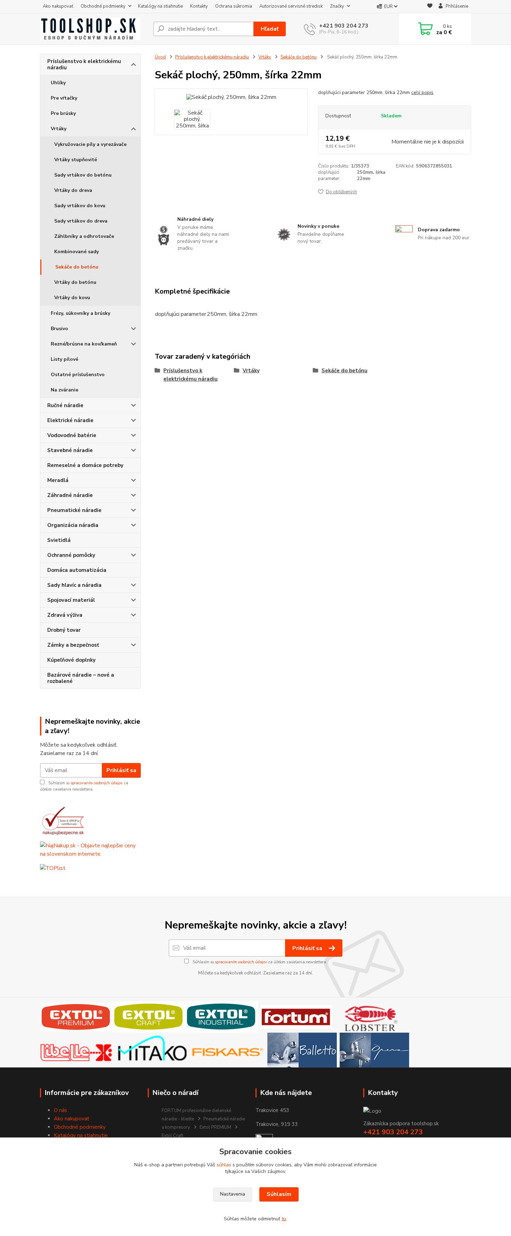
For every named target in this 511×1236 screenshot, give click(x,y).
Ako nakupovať (58, 6)
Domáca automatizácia (76, 570)
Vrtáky (58, 128)
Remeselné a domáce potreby (85, 465)
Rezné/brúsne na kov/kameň (84, 344)
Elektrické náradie (70, 420)
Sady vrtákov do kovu (79, 205)
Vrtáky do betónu (75, 282)
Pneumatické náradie (74, 510)
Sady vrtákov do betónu (83, 175)
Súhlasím (279, 1194)
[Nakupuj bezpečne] (63, 820)
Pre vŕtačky (64, 98)
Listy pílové (64, 359)
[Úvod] (94, 29)
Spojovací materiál (71, 600)
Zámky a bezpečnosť (73, 645)
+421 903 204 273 (343, 26)
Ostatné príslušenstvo (78, 374)
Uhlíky (58, 82)
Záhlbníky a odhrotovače (84, 236)
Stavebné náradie (70, 450)
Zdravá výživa (64, 615)
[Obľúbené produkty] (429, 6)
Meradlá (57, 480)
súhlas (224, 1164)
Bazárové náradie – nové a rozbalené (80, 678)
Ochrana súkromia (233, 6)
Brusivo (59, 328)
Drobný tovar (64, 630)
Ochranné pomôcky (71, 555)
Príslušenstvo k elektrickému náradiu (84, 64)
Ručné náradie (65, 405)
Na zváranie (64, 390)
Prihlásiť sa (121, 770)
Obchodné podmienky (103, 6)
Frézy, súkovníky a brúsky (80, 313)
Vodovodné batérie (71, 435)
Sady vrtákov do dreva (80, 221)
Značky (337, 6)
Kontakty (199, 6)
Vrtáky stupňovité (75, 159)
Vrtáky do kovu (72, 297)
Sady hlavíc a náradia (74, 585)
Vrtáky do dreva (73, 190)
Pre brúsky (63, 113)
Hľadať (269, 29)
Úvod (160, 57)
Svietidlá (59, 540)
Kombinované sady (76, 251)
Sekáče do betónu (76, 267)
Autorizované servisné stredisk (291, 6)
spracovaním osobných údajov (97, 783)
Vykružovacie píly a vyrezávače (90, 144)
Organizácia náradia (72, 525)
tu (284, 1218)
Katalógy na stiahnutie (160, 6)
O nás (60, 1110)
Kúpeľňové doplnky (71, 659)
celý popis (422, 92)
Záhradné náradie (70, 495)
